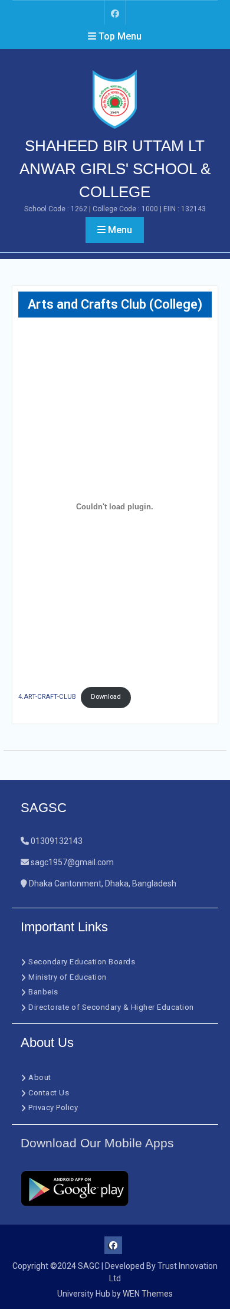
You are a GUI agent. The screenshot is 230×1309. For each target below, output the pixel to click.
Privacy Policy (53, 1107)
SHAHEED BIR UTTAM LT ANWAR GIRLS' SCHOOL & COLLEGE (115, 169)
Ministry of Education (67, 977)
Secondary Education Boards (81, 961)
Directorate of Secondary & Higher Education (111, 1007)
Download (106, 697)
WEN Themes (148, 1293)
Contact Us (48, 1092)
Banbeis (43, 991)
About (39, 1077)
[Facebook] (115, 12)
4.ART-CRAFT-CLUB (47, 697)
